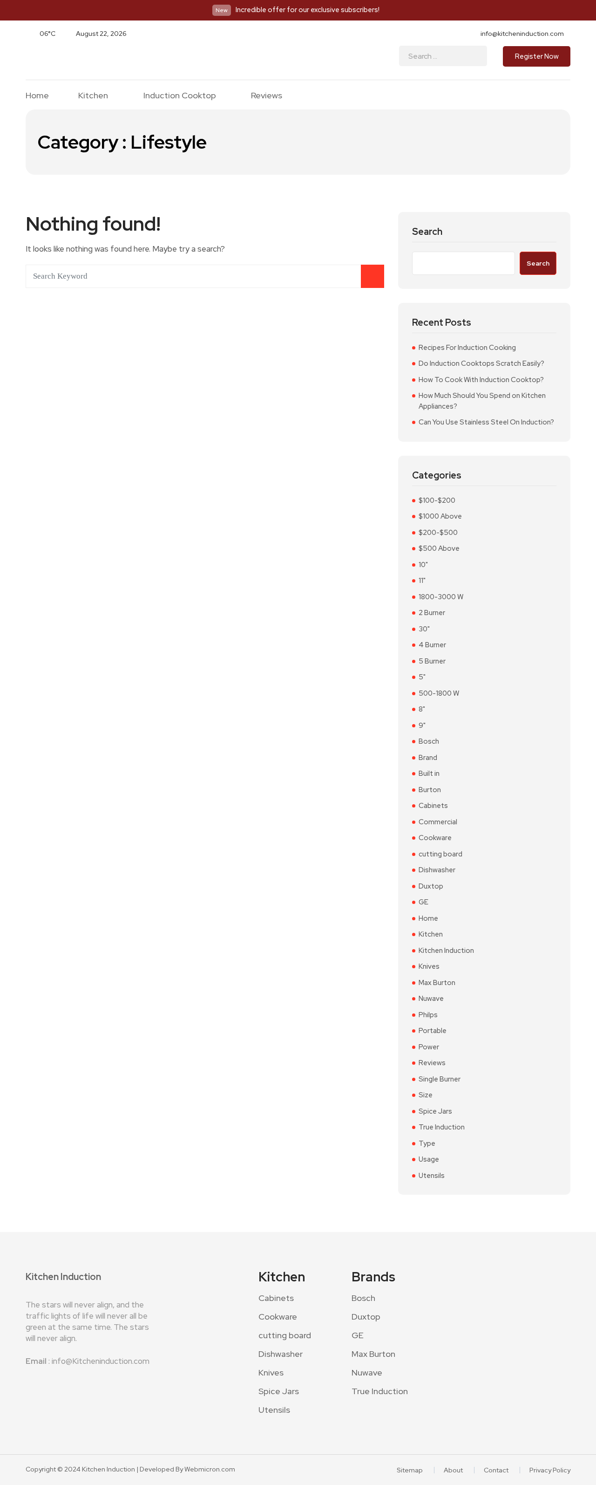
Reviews (266, 95)
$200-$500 (438, 532)
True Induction (442, 1127)
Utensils (432, 1175)
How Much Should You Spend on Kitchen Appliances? (482, 401)
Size (426, 1095)
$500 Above (439, 548)
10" (423, 564)
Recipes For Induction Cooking (467, 347)
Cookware (435, 837)
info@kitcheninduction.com (522, 33)
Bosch (429, 741)
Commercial (438, 822)
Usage (429, 1159)
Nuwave (431, 998)
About (453, 1470)
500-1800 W (439, 693)
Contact (496, 1470)
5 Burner (432, 661)
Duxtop (431, 886)
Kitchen (93, 95)
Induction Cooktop (179, 95)
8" (422, 709)
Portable (433, 1030)
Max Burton (437, 982)
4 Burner (432, 645)
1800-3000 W (441, 597)
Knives (429, 966)
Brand (428, 757)
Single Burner (440, 1079)
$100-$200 (437, 500)
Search (427, 232)
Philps (428, 1015)
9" (422, 725)
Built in (429, 773)
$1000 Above (440, 516)
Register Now (537, 56)
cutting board (440, 854)
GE (423, 902)
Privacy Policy (549, 1470)
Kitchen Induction (446, 950)
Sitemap (410, 1470)
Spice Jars (435, 1111)
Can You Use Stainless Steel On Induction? (486, 422)
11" (422, 580)
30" (424, 629)
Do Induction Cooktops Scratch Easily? (481, 363)
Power (429, 1047)
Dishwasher (437, 870)
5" (422, 677)
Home (37, 95)
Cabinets (433, 805)
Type (427, 1143)
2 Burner (432, 612)
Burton (430, 789)
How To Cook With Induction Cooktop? (481, 379)
